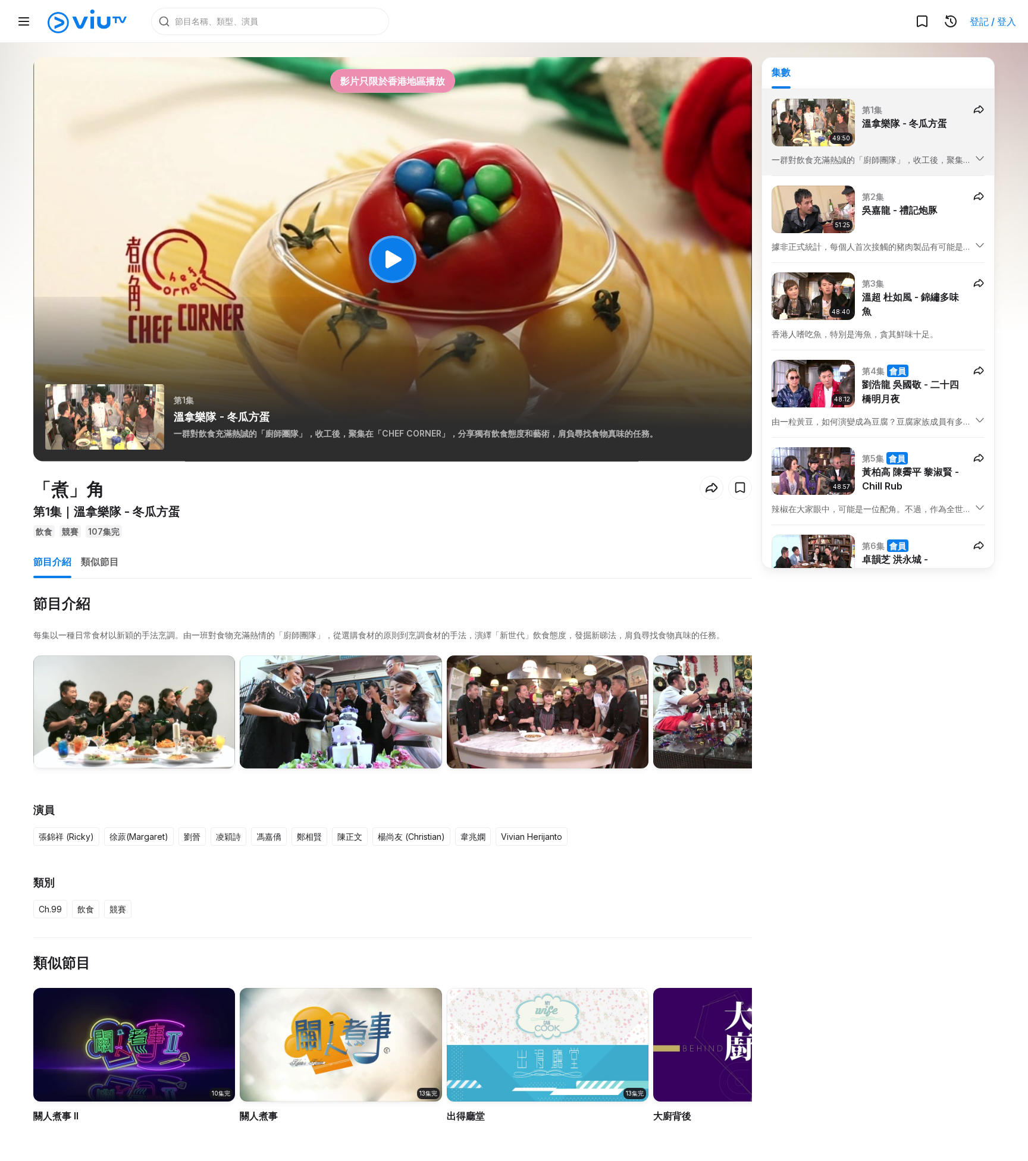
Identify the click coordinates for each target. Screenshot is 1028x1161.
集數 (781, 72)
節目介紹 (52, 561)
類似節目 (100, 561)
